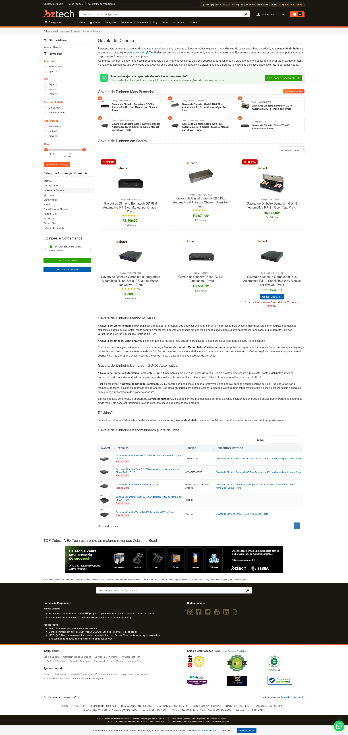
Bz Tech (59, 13)
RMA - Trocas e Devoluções (134, 673)
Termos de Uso (80, 678)
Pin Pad (47, 204)
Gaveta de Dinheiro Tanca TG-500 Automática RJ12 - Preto (145, 512)
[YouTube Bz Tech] (217, 613)
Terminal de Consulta (54, 227)
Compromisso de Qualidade (77, 656)
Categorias (110, 22)
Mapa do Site (134, 661)
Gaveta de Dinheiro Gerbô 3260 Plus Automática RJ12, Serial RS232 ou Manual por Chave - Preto (272, 281)
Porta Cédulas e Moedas (56, 209)
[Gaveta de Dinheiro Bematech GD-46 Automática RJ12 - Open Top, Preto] (272, 196)
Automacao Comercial (70, 30)
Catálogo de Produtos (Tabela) (109, 661)
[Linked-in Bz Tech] (226, 613)
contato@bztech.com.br (290, 697)
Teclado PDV (50, 223)
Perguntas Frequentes (106, 673)
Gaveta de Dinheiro (55, 190)
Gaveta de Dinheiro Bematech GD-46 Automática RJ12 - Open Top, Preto (272, 205)
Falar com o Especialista (281, 78)
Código (191, 448)
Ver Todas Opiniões (67, 260)
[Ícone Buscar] (245, 14)
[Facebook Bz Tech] (199, 613)
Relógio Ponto (51, 213)
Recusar (227, 730)
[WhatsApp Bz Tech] (339, 726)
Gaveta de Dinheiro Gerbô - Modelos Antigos (138, 484)
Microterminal (50, 199)
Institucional (178, 22)
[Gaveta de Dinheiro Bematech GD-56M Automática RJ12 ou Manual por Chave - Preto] (130, 196)
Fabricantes (126, 22)
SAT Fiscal (49, 218)
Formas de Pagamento (80, 673)
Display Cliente (51, 185)
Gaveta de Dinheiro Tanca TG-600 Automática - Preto (201, 279)
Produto (123, 448)
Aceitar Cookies (246, 730)
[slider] (46, 149)
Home (82, 22)
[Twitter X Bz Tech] (208, 613)
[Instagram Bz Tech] (190, 613)
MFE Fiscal (49, 194)
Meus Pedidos (76, 3)
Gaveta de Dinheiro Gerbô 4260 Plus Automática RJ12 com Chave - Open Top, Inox (201, 202)
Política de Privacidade (58, 678)
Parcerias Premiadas (80, 661)
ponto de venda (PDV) (140, 52)
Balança (48, 180)
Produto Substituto (230, 448)
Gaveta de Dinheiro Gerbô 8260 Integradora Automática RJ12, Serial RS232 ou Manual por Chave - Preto (130, 281)
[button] (44, 248)
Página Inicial (52, 30)
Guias (165, 22)
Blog (155, 22)
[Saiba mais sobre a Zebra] (174, 559)
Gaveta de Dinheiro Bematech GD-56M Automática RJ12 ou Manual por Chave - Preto (130, 207)
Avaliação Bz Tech (131, 656)
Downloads (142, 22)
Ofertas (96, 22)
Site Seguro (97, 678)
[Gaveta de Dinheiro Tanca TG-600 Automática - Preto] (201, 269)
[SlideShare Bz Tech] (236, 613)
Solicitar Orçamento (272, 296)
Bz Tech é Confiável (56, 661)
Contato (193, 22)
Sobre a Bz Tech (52, 656)
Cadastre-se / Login (53, 3)
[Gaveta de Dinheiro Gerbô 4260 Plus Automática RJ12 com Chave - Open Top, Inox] (201, 191)
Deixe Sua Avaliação (67, 269)
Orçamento (60, 673)
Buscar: (261, 439)
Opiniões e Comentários (107, 656)
